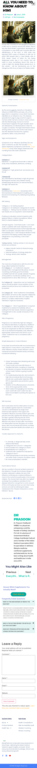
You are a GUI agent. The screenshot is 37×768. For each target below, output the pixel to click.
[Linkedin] (6, 755)
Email (4, 685)
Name (4, 678)
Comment (6, 654)
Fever (29, 145)
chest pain (16, 191)
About (4, 723)
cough (32, 147)
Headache (5, 149)
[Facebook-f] (3, 755)
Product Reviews (7, 725)
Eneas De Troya (24, 99)
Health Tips (5, 728)
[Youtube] (10, 755)
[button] (33, 3)
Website (5, 693)
